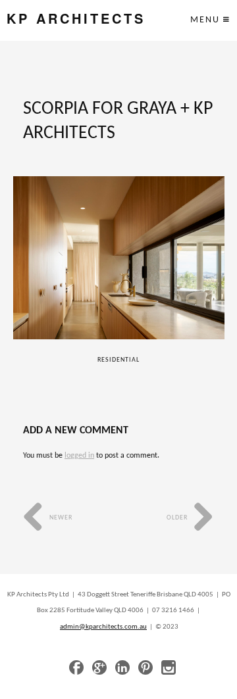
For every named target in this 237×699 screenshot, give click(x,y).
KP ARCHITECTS (76, 18)
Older (178, 517)
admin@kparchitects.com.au (103, 627)
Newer (59, 517)
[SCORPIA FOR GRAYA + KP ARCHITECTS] (118, 257)
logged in (79, 456)
